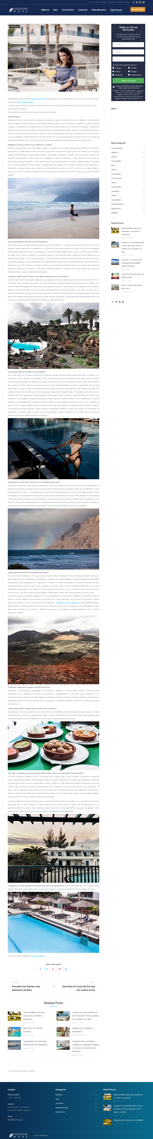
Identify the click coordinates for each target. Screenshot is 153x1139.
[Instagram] (143, 2)
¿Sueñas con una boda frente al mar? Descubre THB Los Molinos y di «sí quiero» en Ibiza (85, 1015)
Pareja (117, 71)
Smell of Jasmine (38, 98)
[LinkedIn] (66, 969)
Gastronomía (135, 75)
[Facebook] (133, 2)
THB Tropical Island (25, 102)
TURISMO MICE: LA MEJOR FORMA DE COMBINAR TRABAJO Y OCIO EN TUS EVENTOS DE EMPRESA (85, 1046)
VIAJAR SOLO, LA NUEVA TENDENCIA (82, 1030)
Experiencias (14, 26)
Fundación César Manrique (68, 602)
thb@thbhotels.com (15, 1119)
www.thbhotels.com (128, 39)
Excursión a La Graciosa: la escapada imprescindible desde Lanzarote (131, 263)
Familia (133, 68)
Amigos (133, 71)
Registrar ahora (128, 80)
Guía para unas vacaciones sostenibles (128, 1120)
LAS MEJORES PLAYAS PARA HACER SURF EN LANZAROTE (35, 1043)
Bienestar (119, 75)
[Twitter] (136, 2)
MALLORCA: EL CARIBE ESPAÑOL (32, 1030)
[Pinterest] (60, 969)
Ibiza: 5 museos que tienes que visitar (131, 286)
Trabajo (118, 68)
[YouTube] (140, 2)
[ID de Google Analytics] (53, 969)
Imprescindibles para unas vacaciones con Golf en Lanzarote (34, 1015)
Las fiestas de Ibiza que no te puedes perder (132, 275)
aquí (140, 98)
